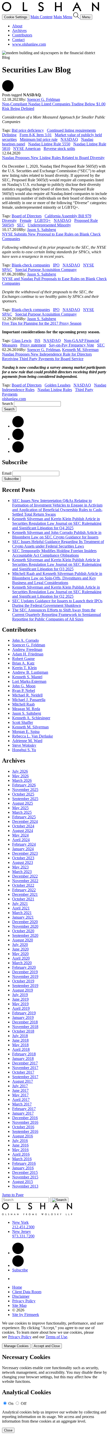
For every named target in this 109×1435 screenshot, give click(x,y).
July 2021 (20, 903)
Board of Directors (27, 216)
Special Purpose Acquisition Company (46, 269)
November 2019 (25, 976)
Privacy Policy (23, 1301)
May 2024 (20, 835)
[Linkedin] (18, 1253)
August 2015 (22, 1181)
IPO (56, 265)
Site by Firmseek (25, 1314)
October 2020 (23, 931)
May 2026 (20, 776)
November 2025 (25, 789)
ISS (37, 340)
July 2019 (20, 995)
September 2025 (25, 799)
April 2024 (21, 840)
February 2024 (24, 844)
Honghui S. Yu (24, 750)
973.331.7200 (23, 1236)
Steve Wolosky (24, 745)
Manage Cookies (16, 1346)
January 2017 (23, 1113)
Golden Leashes (57, 385)
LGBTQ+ (42, 220)
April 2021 (21, 908)
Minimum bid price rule (39, 139)
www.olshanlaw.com (29, 44)
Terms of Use (56, 1337)
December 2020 (25, 922)
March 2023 (22, 871)
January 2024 (23, 849)
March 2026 (22, 780)
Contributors (22, 35)
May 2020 (20, 954)
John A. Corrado (25, 640)
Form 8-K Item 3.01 (36, 135)
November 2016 (25, 1122)
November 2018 (25, 1026)
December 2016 (25, 1118)
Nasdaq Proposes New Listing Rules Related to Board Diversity (53, 158)
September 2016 (25, 1131)
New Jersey (21, 1231)
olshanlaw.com (14, 399)
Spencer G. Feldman (43, 99)
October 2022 (23, 885)
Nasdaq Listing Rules (55, 389)
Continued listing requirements (71, 130)
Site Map (19, 1305)
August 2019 (22, 990)
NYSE (88, 265)
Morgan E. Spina (26, 731)
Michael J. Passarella (28, 699)
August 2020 (22, 940)
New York (20, 1222)
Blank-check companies (31, 265)
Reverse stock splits (59, 148)
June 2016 (20, 1145)
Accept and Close (47, 1346)
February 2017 (24, 1109)
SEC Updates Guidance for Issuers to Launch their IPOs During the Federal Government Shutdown (57, 603)
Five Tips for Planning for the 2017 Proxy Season (41, 323)
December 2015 (25, 1172)
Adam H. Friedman (27, 654)
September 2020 (25, 935)
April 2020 (21, 958)
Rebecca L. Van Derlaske (32, 736)
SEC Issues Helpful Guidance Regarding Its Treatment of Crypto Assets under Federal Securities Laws (58, 543)
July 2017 (20, 1086)
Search (7, 403)
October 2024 (23, 826)
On (10, 1403)
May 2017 (20, 1095)
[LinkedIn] (18, 426)
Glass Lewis (21, 340)
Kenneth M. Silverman (80, 349)
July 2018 (20, 1036)
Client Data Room (26, 1292)
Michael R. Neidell (27, 695)
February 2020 (24, 967)
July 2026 (20, 771)
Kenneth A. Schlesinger (31, 718)
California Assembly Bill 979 (68, 216)
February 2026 (24, 785)
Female (25, 220)
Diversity (9, 220)
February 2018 (24, 1054)
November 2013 (25, 1186)
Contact (18, 39)
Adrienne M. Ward (27, 741)
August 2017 (22, 1081)
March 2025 (22, 812)
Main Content (41, 17)
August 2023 (22, 862)
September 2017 (25, 1077)
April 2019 (21, 1008)
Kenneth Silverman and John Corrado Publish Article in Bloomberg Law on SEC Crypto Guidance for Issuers (56, 534)
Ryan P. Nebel (23, 690)
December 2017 (25, 1063)
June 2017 (20, 1090)
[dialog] (54, 1335)
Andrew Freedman (27, 649)
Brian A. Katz (23, 663)
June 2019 (20, 999)
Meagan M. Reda (26, 709)
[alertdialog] (54, 1393)
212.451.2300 (23, 1227)
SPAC (7, 269)
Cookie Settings (15, 17)
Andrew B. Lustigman (30, 672)
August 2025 (22, 803)
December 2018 (25, 1022)
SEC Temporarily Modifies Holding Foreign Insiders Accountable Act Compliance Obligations (54, 553)
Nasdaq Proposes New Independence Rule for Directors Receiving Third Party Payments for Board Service (47, 356)
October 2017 (23, 1072)
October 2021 (23, 899)
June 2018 (20, 1040)
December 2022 (25, 876)
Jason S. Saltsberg (41, 229)
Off (23, 1403)
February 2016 (24, 1163)
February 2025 (24, 817)
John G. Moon (23, 686)
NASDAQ (69, 139)
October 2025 (23, 794)
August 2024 (22, 830)
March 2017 (22, 1104)
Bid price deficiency (28, 130)
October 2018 (23, 1031)
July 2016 (20, 1140)
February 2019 (24, 1013)
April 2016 (21, 1154)
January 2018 (23, 1058)
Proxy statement (33, 345)
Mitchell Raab (23, 704)
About (17, 26)
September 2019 (25, 985)
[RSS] (18, 451)
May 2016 (20, 1150)
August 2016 (22, 1136)
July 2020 (20, 944)
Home (17, 1287)
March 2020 (22, 963)
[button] (8, 90)
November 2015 (25, 1177)
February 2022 (24, 890)
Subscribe (11, 479)
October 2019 (23, 981)
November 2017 (25, 1067)
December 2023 (25, 853)
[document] (54, 1393)
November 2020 (25, 926)
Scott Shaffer (22, 722)
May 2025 (20, 808)
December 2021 (25, 894)
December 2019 (25, 972)
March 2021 (22, 912)
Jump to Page (13, 1195)
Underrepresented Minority (49, 225)
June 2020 (20, 949)
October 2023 (23, 858)
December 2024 (25, 821)
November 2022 (25, 881)
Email (7, 473)
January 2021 (23, 917)
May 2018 (20, 1045)
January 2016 (23, 1168)
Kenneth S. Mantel (27, 677)
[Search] (76, 17)
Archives (19, 30)
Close (8, 1430)
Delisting (9, 135)
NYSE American (27, 148)
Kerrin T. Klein (24, 668)
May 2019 (20, 1004)
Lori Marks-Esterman (29, 681)
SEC (21, 225)
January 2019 (23, 1017)
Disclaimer (20, 1296)
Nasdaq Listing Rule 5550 (49, 144)
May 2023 (20, 867)
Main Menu (62, 17)
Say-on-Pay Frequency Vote (71, 345)
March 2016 (22, 1159)
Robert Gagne (23, 658)
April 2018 (21, 1049)
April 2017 (21, 1099)
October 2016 (23, 1127)
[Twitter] (18, 439)
